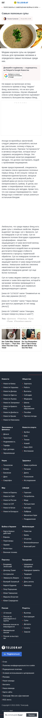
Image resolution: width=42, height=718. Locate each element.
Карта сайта (7, 692)
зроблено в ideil (7, 711)
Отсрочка (27, 539)
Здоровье (26, 461)
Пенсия (5, 608)
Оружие (6, 545)
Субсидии (28, 395)
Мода (26, 500)
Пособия (27, 412)
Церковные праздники (28, 565)
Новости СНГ (8, 504)
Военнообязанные (31, 543)
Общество (26, 379)
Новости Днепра (10, 391)
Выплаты (27, 391)
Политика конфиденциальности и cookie (19, 665)
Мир (3, 488)
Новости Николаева (11, 420)
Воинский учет (29, 546)
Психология (28, 477)
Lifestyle (25, 488)
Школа (26, 403)
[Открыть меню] (3, 2)
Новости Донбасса (10, 412)
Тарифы (6, 445)
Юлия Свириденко (10, 601)
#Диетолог (11, 319)
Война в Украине (9, 527)
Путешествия (29, 504)
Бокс (26, 436)
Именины (28, 585)
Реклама (6, 677)
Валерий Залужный (11, 582)
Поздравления (30, 519)
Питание (27, 469)
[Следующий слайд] (40, 7)
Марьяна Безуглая (10, 597)
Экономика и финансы (7, 428)
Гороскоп (27, 492)
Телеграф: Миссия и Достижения (16, 696)
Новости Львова (9, 399)
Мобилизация (28, 527)
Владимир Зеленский (7, 565)
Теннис (27, 440)
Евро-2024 (28, 447)
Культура (27, 508)
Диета (26, 473)
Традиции (28, 574)
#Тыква (10, 321)
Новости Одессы (10, 395)
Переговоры (8, 541)
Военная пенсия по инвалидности (11, 625)
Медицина (28, 399)
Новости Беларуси (10, 511)
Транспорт (7, 438)
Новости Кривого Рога (10, 407)
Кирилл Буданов (9, 585)
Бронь (26, 535)
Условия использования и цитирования (18, 673)
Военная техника (10, 552)
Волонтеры (7, 548)
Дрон (5, 477)
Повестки (27, 531)
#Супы (31, 319)
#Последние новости (22, 321)
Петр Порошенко (10, 589)
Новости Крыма (9, 416)
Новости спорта (29, 427)
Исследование (30, 480)
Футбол (27, 432)
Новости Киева (9, 384)
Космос (6, 469)
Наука (4, 461)
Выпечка (27, 613)
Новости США (9, 496)
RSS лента (7, 700)
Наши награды (8, 681)
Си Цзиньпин (8, 574)
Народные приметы (32, 570)
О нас (5, 662)
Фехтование (29, 451)
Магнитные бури (30, 515)
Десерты (27, 624)
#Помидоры (22, 319)
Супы (26, 620)
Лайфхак (27, 511)
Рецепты (26, 608)
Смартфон (7, 480)
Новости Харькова (10, 387)
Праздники (27, 560)
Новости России (9, 500)
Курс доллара (8, 449)
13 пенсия (7, 613)
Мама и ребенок (30, 465)
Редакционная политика (12, 669)
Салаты (27, 628)
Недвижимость (9, 442)
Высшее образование (29, 407)
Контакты (6, 684)
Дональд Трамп (9, 570)
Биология (7, 473)
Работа (27, 387)
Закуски (27, 632)
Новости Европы (10, 492)
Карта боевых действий (8, 532)
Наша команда (8, 688)
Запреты (27, 578)
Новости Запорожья (11, 403)
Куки (20, 715)
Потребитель (29, 496)
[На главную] (21, 2)
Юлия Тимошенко (10, 593)
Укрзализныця (9, 453)
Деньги (6, 434)
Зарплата (28, 384)
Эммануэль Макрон (11, 578)
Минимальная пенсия (9, 631)
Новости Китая (9, 508)
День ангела (29, 582)
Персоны (6, 560)
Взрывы (6, 537)
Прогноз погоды (30, 416)
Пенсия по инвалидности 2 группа (9, 619)
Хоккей (27, 443)
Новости (5, 379)
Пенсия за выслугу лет (10, 637)
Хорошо (32, 715)
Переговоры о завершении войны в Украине (22, 7)
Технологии (8, 465)
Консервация (29, 617)
